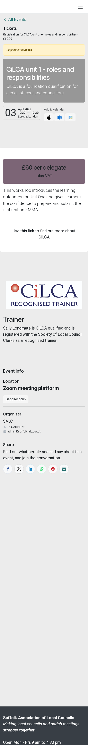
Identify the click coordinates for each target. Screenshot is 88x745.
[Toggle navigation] (80, 6)
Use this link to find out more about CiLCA (44, 234)
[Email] (64, 469)
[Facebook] (7, 469)
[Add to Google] (70, 117)
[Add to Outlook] (59, 117)
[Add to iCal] (49, 117)
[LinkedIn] (30, 469)
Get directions (16, 399)
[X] (19, 469)
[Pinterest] (53, 469)
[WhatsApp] (41, 469)
